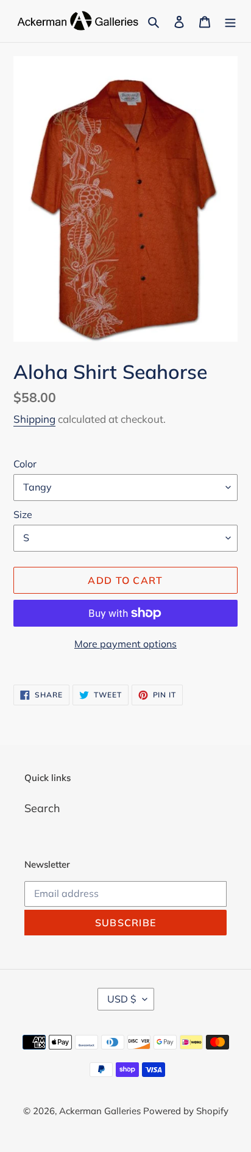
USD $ (121, 999)
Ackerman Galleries (101, 1111)
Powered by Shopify (185, 1111)
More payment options (125, 644)
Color (25, 464)
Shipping (34, 418)
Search (42, 808)
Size (22, 514)
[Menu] (230, 21)
